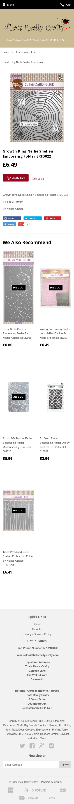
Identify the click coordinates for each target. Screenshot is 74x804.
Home (6, 52)
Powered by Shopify (51, 781)
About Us (37, 629)
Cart (68, 4)
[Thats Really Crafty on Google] (42, 747)
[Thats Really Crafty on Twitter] (22, 747)
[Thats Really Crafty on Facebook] (32, 747)
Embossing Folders (26, 52)
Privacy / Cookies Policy (37, 634)
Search (37, 624)
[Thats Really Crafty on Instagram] (51, 747)
